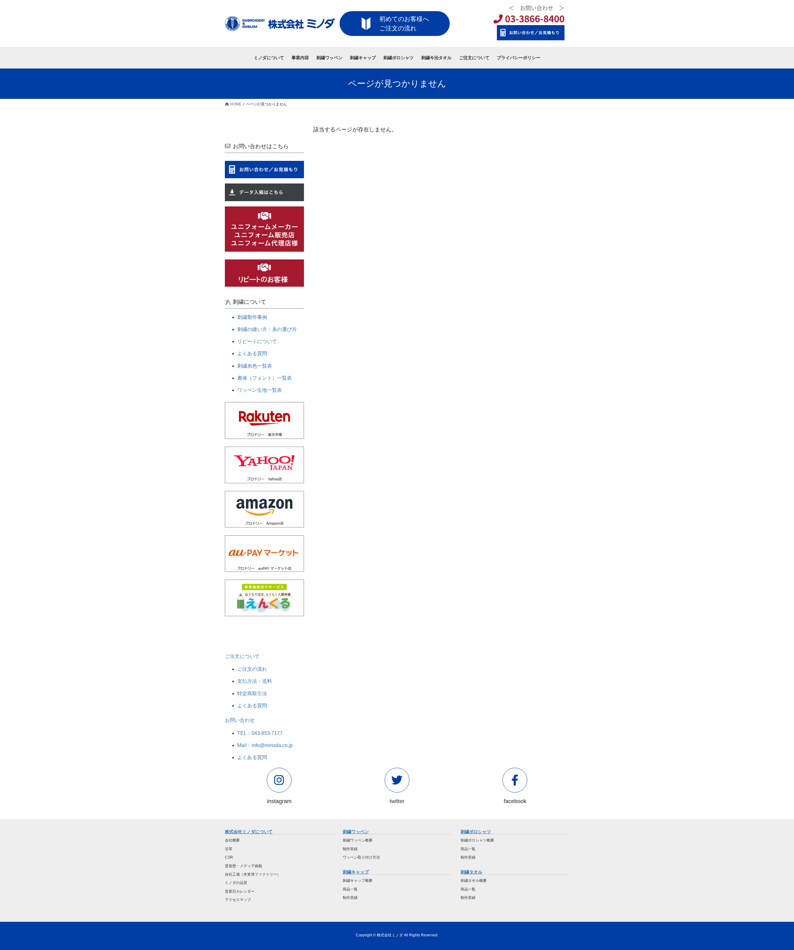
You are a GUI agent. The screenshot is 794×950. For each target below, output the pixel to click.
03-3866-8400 (533, 18)
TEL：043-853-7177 (260, 733)
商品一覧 (350, 889)
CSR (229, 857)
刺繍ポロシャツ (476, 831)
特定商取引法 (252, 693)
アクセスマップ (238, 900)
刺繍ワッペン (356, 831)
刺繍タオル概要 (474, 880)
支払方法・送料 (254, 681)
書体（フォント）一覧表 (264, 378)
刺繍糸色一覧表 (254, 366)
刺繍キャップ (356, 871)
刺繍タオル (471, 871)
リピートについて (257, 341)
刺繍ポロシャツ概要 (477, 840)
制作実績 (350, 849)
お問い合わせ (240, 720)
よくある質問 (252, 353)
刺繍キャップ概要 (357, 880)
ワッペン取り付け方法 (361, 857)
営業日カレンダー (240, 891)
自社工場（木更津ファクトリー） (253, 874)
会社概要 (232, 840)
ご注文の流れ (252, 669)
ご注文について (242, 656)
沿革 (228, 849)
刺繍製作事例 (252, 317)
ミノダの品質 (236, 883)
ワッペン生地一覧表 (259, 390)
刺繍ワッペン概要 (357, 840)
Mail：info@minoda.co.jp (265, 745)
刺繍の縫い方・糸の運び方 (267, 329)
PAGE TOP (771, 916)
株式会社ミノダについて (249, 831)
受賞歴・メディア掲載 (243, 866)
